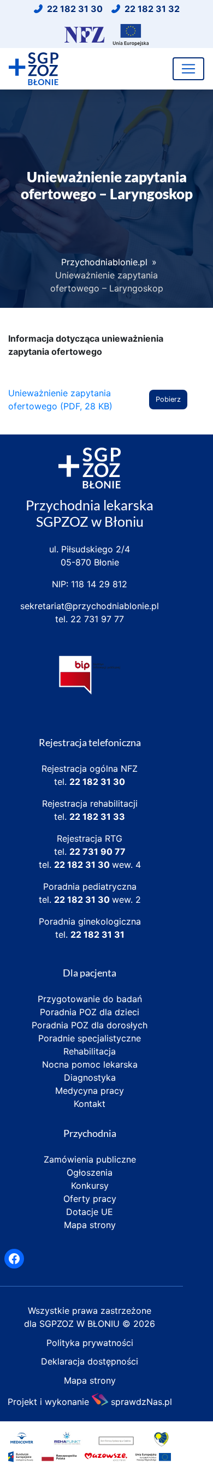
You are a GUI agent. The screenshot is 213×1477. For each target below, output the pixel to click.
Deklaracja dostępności (89, 1361)
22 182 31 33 (97, 816)
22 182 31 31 (97, 934)
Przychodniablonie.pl (104, 262)
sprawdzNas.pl (141, 1400)
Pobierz (168, 399)
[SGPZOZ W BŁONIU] (33, 68)
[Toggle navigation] (188, 68)
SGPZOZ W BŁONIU (80, 1323)
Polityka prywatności (89, 1342)
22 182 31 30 (97, 781)
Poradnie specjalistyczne (89, 1038)
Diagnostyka (90, 1077)
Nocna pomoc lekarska (90, 1064)
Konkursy (90, 1185)
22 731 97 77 (97, 619)
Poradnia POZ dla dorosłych (89, 1025)
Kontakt (89, 1103)
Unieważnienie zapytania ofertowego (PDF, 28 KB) (60, 400)
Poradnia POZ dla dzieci (89, 1011)
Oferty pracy (89, 1198)
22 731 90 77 (97, 851)
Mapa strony (90, 1224)
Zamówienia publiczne (90, 1159)
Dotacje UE (89, 1211)
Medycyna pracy (89, 1090)
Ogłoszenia (90, 1172)
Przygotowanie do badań (90, 998)
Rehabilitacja (89, 1051)
